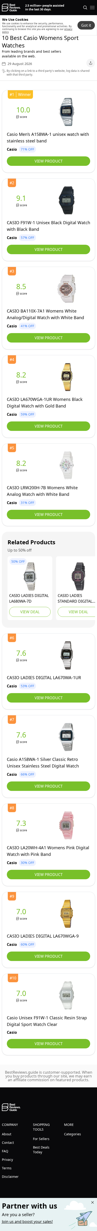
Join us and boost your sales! (27, 1221)
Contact (8, 1142)
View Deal (30, 611)
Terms (7, 1168)
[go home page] (11, 7)
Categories (72, 1134)
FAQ (5, 1151)
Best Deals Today (41, 1149)
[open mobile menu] (92, 7)
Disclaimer (10, 1176)
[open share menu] (90, 63)
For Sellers (41, 1139)
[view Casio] (24, 112)
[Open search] (85, 7)
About (6, 1134)
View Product (49, 161)
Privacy (7, 1159)
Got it (86, 25)
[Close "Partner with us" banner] (92, 1202)
